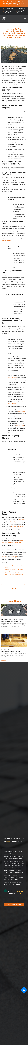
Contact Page (14, 556)
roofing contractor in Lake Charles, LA (13, 522)
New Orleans (13, 526)
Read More (3, 660)
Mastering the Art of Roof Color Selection (13, 572)
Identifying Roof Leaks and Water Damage (14, 574)
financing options (20, 425)
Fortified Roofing (11, 390)
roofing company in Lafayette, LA (15, 521)
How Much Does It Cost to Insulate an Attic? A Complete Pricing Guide (12, 650)
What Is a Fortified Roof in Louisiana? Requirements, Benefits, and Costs (12, 620)
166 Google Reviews (18, 845)
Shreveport (20, 526)
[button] (24, 18)
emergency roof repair (12, 377)
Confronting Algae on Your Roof (11, 571)
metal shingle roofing (6, 240)
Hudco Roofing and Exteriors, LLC (14, 843)
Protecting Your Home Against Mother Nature (14, 569)
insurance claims (21, 411)
